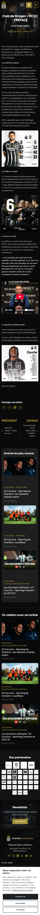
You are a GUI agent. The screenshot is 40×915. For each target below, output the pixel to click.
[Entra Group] (14, 792)
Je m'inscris (20, 821)
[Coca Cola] (14, 777)
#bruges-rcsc (15, 31)
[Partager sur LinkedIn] (15, 407)
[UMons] (31, 777)
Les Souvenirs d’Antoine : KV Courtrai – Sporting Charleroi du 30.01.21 (19, 590)
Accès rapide (7, 863)
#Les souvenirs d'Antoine (16, 584)
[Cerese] (4, 777)
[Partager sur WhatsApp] (20, 407)
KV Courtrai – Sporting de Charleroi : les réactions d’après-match (17, 494)
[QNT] (31, 765)
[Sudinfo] (36, 787)
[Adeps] (31, 782)
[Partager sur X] (9, 407)
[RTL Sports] (25, 787)
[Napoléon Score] (16, 765)
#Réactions (21, 487)
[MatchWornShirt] (20, 777)
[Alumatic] (14, 772)
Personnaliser (20, 903)
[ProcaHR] (25, 782)
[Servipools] (9, 782)
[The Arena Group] (36, 777)
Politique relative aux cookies (22, 890)
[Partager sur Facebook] (4, 407)
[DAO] (25, 772)
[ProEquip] (36, 772)
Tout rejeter (20, 910)
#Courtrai (9, 487)
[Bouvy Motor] (14, 787)
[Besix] (4, 787)
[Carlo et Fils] (14, 782)
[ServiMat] (20, 782)
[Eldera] (8, 765)
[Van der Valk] (24, 765)
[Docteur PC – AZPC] (25, 777)
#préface (27, 31)
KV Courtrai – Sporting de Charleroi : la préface (17, 541)
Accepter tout (20, 897)
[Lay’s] (9, 772)
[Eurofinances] (20, 772)
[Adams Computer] (20, 792)
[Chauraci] (4, 782)
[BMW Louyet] (31, 787)
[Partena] (4, 772)
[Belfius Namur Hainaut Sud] (9, 777)
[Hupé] (25, 792)
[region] (20, 891)
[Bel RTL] (20, 787)
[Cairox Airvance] (9, 787)
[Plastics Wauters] (36, 782)
